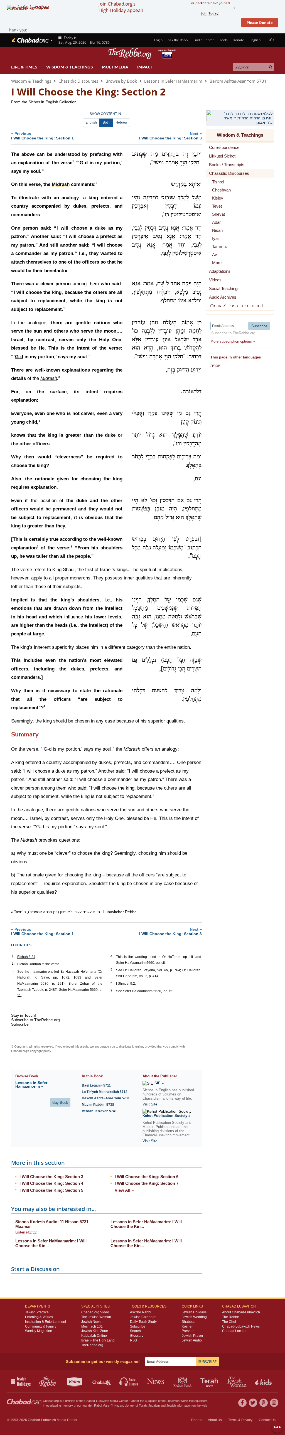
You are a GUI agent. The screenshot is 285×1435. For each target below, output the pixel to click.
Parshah (188, 1331)
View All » (124, 1190)
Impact (145, 67)
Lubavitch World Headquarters (187, 1400)
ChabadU (102, 1381)
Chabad (89, 1400)
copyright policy (40, 1051)
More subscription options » (232, 341)
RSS (133, 1340)
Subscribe (137, 1326)
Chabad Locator (234, 1331)
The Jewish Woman (96, 1317)
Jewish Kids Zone (94, 1331)
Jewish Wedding (194, 1317)
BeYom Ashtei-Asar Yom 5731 (238, 81)
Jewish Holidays (194, 1312)
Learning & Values (39, 1317)
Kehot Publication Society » (166, 1116)
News (156, 1381)
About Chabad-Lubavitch (241, 1312)
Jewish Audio (192, 1340)
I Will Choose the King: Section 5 (51, 1190)
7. (111, 990)
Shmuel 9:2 (126, 984)
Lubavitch (102, 1400)
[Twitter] (253, 1403)
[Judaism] (30, 40)
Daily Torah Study (143, 1322)
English (91, 122)
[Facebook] (242, 1403)
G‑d (19, 356)
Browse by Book (121, 81)
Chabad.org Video (95, 1312)
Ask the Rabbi (178, 40)
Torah (143, 1405)
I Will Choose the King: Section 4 (51, 1183)
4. (111, 956)
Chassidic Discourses (78, 81)
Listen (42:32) (26, 1232)
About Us (215, 1420)
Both (106, 122)
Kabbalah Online (94, 1336)
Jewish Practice (37, 1312)
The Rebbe (230, 1317)
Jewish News (91, 1322)
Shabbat (188, 1322)
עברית (215, 365)
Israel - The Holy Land (98, 1340)
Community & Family (40, 1326)
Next (170, 135)
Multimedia (115, 67)
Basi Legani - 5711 (96, 1085)
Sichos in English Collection (52, 102)
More (217, 262)
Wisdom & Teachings (69, 67)
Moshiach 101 (92, 1326)
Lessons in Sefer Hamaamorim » (31, 1084)
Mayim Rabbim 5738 (98, 1105)
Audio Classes (129, 1381)
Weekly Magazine (38, 1331)
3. (13, 971)
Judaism (154, 1405)
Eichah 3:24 (26, 957)
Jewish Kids (264, 1381)
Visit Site (149, 1104)
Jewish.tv (75, 1381)
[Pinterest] (263, 1403)
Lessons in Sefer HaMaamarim (173, 81)
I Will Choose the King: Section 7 (146, 1183)
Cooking (183, 1381)
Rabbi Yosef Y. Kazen (108, 1405)
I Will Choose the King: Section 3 (51, 1176)
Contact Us (267, 1420)
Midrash (48, 378)
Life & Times (24, 67)
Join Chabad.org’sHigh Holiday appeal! (121, 7)
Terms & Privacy (240, 1420)
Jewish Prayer (192, 1336)
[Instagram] (274, 1403)
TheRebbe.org (92, 1345)
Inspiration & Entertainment (45, 1322)
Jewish (171, 1405)
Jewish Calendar (143, 1317)
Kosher (187, 1326)
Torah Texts (210, 1381)
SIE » (159, 1083)
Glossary (136, 1336)
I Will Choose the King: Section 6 (146, 1176)
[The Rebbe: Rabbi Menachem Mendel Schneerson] (142, 53)
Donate (238, 40)
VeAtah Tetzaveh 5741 (99, 1111)
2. (13, 963)
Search (135, 1331)
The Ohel (229, 1322)
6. (111, 983)
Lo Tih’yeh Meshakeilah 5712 (104, 1092)
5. (111, 970)
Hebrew (121, 122)
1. (13, 956)
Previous (42, 135)
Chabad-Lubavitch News (241, 1326)
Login (157, 40)
